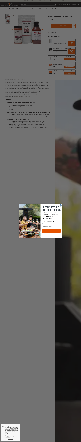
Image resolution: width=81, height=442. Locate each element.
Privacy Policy (9, 433)
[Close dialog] (61, 205)
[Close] (19, 425)
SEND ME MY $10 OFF (51, 231)
